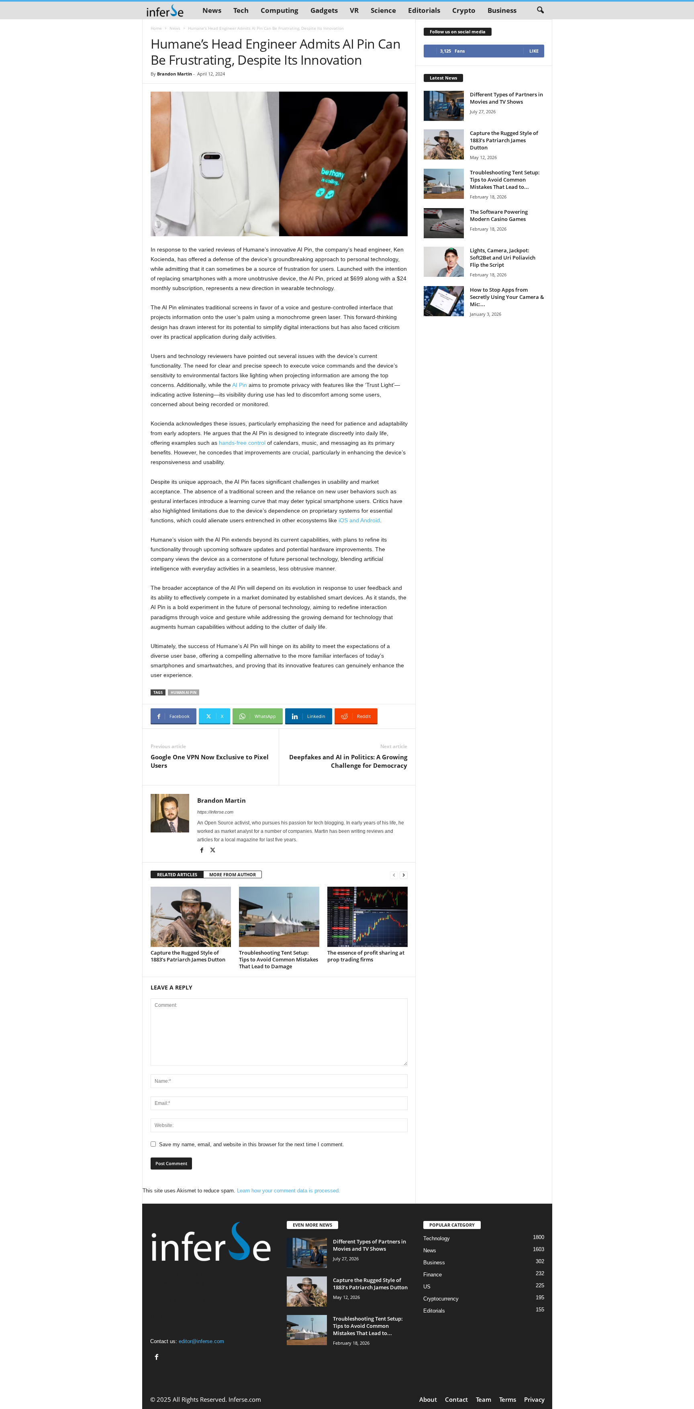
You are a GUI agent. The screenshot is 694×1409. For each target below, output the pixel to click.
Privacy (534, 1399)
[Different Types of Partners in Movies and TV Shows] (444, 106)
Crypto (464, 10)
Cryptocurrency (441, 1299)
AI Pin (239, 385)
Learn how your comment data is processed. (288, 1191)
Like (534, 51)
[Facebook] (202, 851)
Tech (241, 10)
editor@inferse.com (201, 1341)
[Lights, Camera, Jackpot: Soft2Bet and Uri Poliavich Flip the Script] (444, 262)
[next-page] (404, 875)
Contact (456, 1399)
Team (483, 1399)
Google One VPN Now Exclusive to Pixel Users (210, 761)
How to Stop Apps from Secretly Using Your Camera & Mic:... (507, 297)
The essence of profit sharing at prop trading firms (365, 956)
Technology (436, 1238)
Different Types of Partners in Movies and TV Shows (506, 98)
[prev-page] (394, 875)
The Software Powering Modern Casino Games (499, 215)
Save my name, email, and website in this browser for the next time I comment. (251, 1144)
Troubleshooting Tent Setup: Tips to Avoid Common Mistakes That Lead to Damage (278, 959)
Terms (507, 1399)
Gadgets (324, 10)
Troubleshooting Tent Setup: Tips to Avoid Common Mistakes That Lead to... (505, 179)
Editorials (424, 10)
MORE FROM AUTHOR (232, 874)
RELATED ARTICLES (177, 874)
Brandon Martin (174, 74)
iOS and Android (359, 520)
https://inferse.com (215, 812)
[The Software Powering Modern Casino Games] (444, 223)
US (427, 1287)
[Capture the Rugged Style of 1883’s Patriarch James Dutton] (191, 917)
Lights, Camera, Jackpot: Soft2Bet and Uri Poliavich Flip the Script (502, 257)
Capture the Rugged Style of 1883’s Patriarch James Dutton (188, 956)
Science (383, 10)
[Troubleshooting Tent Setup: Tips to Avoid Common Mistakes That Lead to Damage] (279, 917)
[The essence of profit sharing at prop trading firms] (367, 917)
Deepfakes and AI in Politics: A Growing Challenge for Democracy (348, 761)
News (211, 10)
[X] (213, 851)
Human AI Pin (183, 692)
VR (354, 10)
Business (502, 10)
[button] (540, 10)
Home (156, 28)
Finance (432, 1275)
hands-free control (242, 443)
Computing (279, 10)
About (428, 1399)
